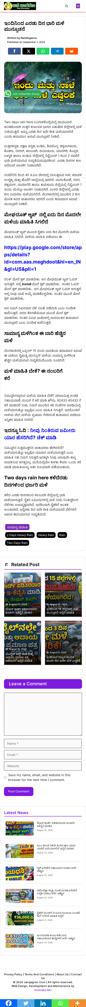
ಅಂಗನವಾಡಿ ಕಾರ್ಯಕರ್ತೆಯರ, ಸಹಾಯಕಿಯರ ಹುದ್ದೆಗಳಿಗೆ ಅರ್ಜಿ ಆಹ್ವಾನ (56, 937)
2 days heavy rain (20, 535)
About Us (62, 974)
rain (62, 535)
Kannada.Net (43, 990)
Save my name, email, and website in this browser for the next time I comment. (39, 777)
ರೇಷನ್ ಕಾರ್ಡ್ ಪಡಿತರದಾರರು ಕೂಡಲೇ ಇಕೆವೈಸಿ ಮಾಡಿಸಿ (56, 824)
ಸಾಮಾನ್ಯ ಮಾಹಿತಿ (17, 527)
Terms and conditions (39, 974)
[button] (66, 6)
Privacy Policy (13, 974)
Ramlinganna (29, 38)
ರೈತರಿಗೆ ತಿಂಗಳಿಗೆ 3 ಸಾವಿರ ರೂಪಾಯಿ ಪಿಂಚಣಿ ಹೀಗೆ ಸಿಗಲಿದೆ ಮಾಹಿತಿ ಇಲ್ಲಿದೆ (58, 914)
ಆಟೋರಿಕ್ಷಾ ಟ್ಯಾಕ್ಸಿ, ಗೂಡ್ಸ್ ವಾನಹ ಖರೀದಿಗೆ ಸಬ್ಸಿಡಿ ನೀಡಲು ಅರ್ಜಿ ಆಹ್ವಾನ (57, 892)
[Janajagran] (20, 6)
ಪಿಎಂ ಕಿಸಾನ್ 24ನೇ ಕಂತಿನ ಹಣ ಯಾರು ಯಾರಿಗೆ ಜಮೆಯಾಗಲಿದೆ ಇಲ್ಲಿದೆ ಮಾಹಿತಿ (56, 847)
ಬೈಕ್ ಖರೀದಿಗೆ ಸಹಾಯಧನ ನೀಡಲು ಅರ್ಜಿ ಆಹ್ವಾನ (57, 869)
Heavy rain (46, 535)
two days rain (17, 543)
